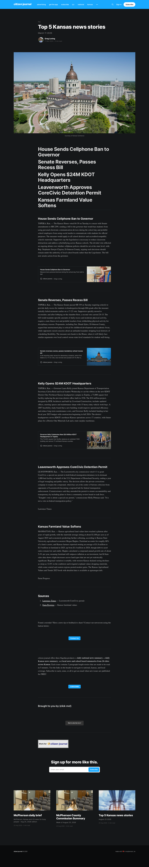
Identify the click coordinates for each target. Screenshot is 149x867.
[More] (97, 4)
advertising (41, 4)
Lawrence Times (49, 600)
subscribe (65, 4)
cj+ (73, 4)
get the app (53, 4)
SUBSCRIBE (74, 686)
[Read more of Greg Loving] (41, 40)
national (81, 4)
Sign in (119, 4)
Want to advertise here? (74, 723)
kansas (90, 4)
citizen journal (22, 4)
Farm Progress (48, 605)
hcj (39, 22)
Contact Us (74, 638)
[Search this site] (112, 4)
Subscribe (129, 4)
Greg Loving (50, 39)
